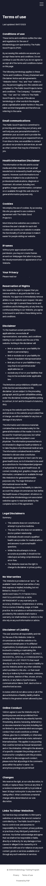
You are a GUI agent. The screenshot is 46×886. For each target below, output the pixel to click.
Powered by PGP (23, 881)
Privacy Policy (18, 217)
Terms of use (27, 875)
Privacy (16, 875)
